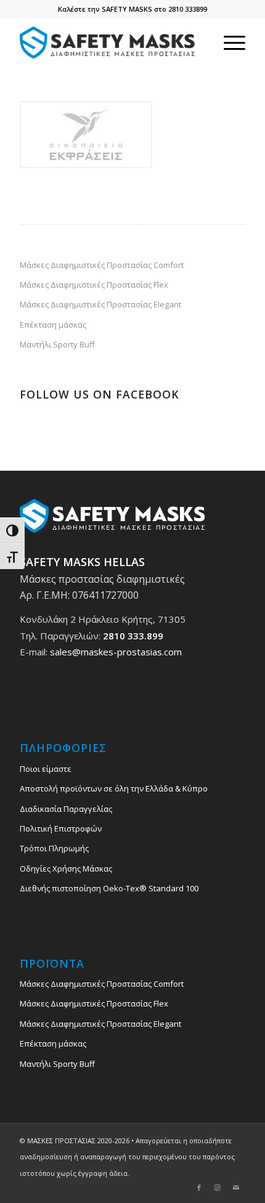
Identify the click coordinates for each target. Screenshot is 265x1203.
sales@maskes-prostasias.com (116, 652)
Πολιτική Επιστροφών (61, 828)
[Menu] (228, 42)
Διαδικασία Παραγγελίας (66, 808)
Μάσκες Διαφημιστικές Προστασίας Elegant (100, 304)
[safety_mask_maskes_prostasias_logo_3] (110, 42)
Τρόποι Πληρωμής (54, 848)
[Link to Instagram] (217, 1187)
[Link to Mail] (236, 1187)
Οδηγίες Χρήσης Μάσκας (66, 868)
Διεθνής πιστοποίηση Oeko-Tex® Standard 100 (109, 888)
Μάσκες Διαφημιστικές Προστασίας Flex (94, 284)
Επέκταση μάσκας (53, 324)
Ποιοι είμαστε (45, 768)
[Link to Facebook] (199, 1187)
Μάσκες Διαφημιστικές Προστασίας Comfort (102, 264)
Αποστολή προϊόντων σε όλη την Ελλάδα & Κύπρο (114, 788)
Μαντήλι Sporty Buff (57, 344)
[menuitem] (228, 42)
